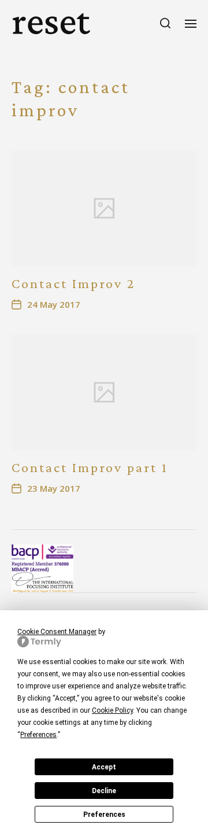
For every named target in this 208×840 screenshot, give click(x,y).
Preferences (104, 814)
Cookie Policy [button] (112, 710)
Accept (104, 767)
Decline (104, 791)
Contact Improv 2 (73, 283)
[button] (165, 23)
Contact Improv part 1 (90, 467)
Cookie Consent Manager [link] (56, 632)
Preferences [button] (38, 735)
